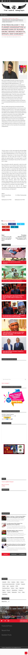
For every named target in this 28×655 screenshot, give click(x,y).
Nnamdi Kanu (14, 590)
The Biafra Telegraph (5, 647)
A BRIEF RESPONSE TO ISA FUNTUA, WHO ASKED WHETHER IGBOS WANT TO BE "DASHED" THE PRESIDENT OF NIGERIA (13, 333)
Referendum (14, 592)
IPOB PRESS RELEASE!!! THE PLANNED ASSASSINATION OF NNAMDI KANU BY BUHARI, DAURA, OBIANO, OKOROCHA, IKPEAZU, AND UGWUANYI (14, 29)
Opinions (4, 592)
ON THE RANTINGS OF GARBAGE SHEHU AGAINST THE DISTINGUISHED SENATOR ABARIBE (14, 316)
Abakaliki (4, 582)
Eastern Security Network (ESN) (8, 584)
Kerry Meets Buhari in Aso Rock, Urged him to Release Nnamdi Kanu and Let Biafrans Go (16, 545)
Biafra (6, 18)
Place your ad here (5, 484)
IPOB (17, 586)
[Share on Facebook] (12, 224)
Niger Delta (22, 588)
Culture (22, 582)
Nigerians (8, 590)
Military (12, 588)
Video (23, 592)
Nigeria (3, 590)
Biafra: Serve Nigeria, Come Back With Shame (12, 280)
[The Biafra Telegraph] (14, 8)
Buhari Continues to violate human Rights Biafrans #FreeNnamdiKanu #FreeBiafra (16, 517)
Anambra (13, 582)
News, (16, 36)
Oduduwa (21, 590)
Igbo (8, 586)
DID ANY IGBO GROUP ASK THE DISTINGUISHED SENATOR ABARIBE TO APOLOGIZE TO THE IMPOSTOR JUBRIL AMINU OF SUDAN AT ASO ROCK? (13, 297)
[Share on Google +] (6, 226)
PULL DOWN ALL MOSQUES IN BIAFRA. (15, 537)
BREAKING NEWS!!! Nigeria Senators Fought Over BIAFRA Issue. (15, 531)
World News (4, 594)
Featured (10, 18)
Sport (19, 592)
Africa (9, 582)
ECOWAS (18, 584)
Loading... (3, 485)
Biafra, (9, 36)
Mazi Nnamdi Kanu (6, 588)
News (14, 18)
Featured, (13, 36)
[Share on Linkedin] (14, 226)
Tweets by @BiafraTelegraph (7, 481)
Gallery (3, 586)
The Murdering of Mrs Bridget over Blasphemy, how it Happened (14, 524)
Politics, (19, 36)
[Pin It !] (6, 229)
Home (3, 18)
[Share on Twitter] (21, 224)
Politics (16, 18)
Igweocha (12, 586)
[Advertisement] (14, 48)
